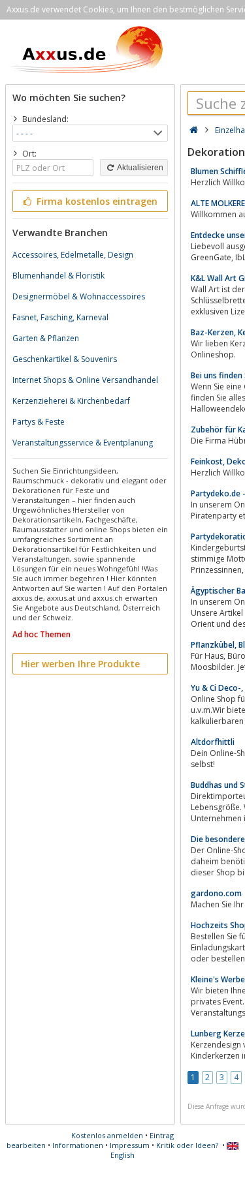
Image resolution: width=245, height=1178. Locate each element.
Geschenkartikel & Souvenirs (64, 359)
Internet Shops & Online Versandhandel (85, 379)
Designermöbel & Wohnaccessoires (78, 296)
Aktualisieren (139, 167)
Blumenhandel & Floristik (58, 275)
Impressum (130, 1145)
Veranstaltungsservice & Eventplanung (82, 442)
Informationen (77, 1145)
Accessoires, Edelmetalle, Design (72, 254)
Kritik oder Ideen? (187, 1145)
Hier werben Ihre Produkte (80, 663)
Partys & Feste (38, 421)
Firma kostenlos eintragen (95, 201)
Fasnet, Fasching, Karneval (60, 317)
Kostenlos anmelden (107, 1135)
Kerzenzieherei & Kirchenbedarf (71, 400)
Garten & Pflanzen (45, 338)
